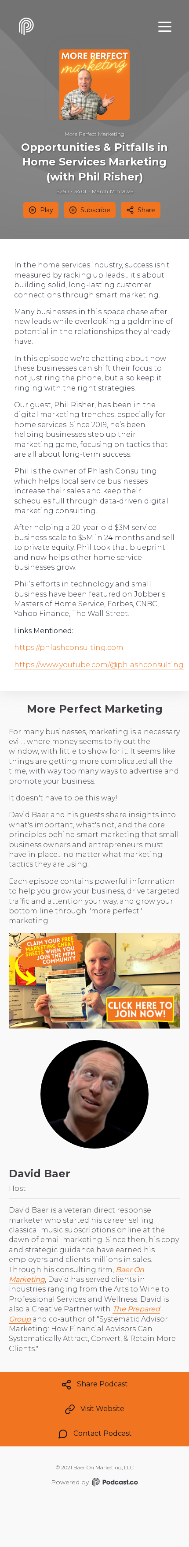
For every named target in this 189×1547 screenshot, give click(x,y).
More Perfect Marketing (94, 134)
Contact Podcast (102, 1433)
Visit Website (102, 1408)
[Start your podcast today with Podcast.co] (114, 1483)
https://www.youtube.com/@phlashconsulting (99, 665)
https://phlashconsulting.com (69, 647)
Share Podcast (102, 1384)
